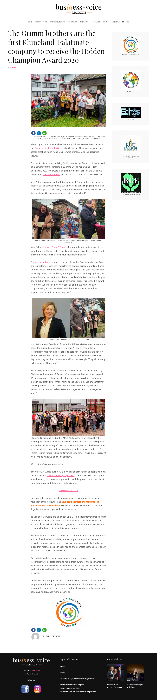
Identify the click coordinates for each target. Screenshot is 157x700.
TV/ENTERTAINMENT (57, 22)
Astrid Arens (36, 670)
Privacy (62, 673)
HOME (30, 22)
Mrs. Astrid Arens (51, 174)
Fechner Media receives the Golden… (115, 686)
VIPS (45, 22)
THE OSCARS (72, 22)
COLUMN (106, 22)
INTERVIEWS (84, 22)
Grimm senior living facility (48, 148)
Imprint (62, 666)
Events (13, 67)
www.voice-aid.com (68, 490)
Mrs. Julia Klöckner (44, 262)
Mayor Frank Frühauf (55, 247)
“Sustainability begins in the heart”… (135, 686)
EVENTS (38, 22)
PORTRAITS (96, 22)
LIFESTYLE (115, 22)
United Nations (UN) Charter (60, 475)
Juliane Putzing (51, 636)
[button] (33, 133)
